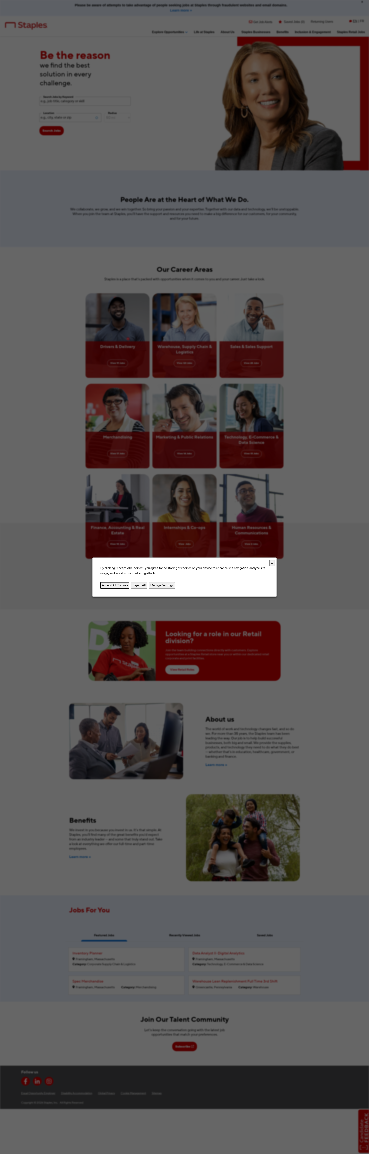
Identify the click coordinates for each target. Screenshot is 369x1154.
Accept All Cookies (115, 585)
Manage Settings (161, 585)
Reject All (139, 585)
